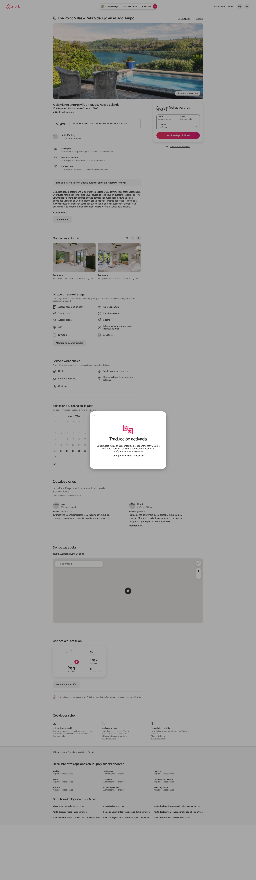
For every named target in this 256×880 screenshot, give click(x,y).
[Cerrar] (94, 416)
